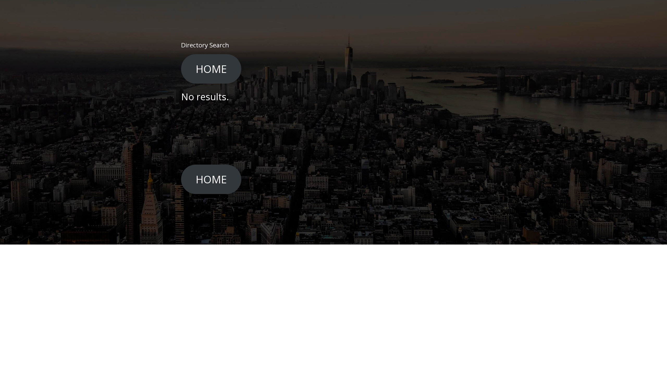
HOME (211, 69)
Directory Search (205, 45)
